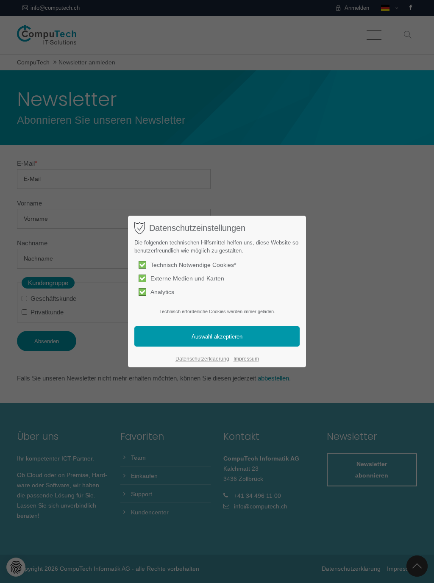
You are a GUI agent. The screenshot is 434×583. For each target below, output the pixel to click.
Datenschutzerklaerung (202, 359)
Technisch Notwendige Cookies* (193, 264)
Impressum (246, 359)
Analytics (162, 292)
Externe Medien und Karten (187, 278)
